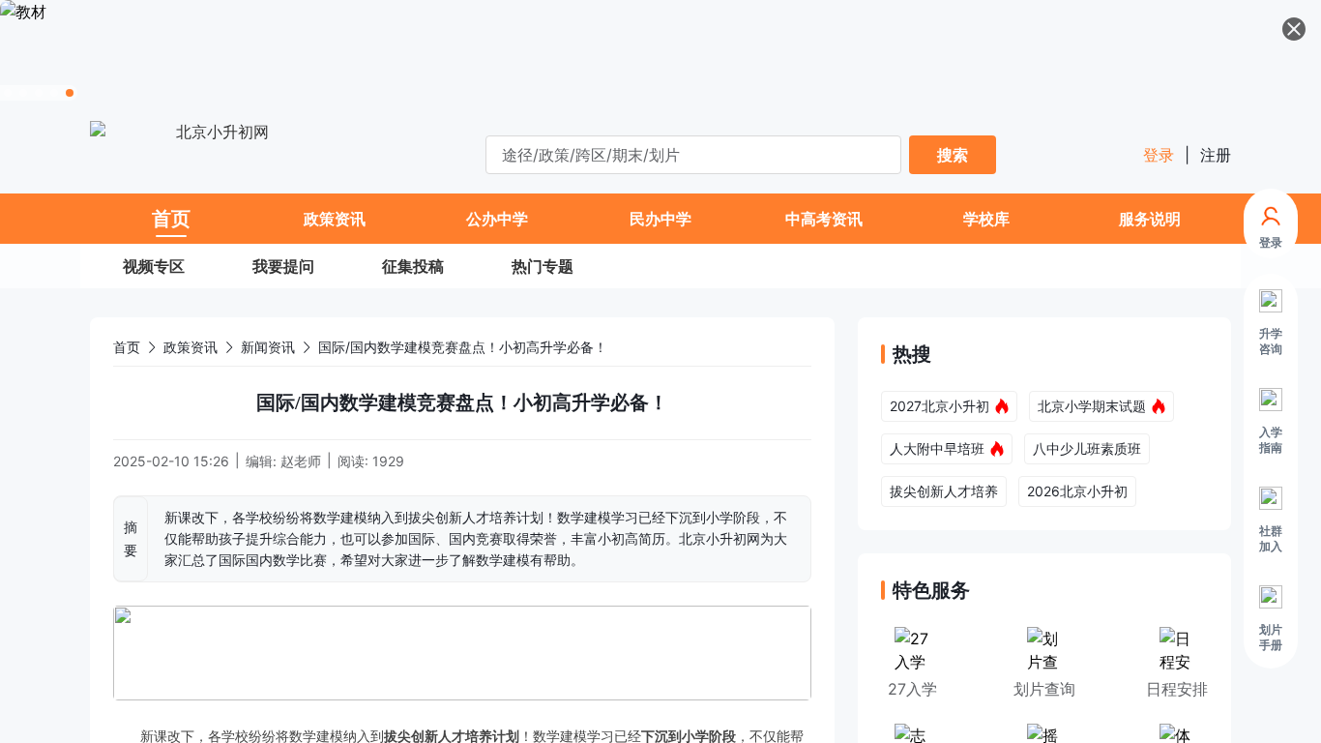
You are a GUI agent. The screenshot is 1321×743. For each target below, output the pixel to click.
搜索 (952, 154)
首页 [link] (126, 347)
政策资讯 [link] (190, 347)
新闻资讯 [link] (268, 347)
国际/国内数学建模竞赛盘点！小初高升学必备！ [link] (462, 347)
